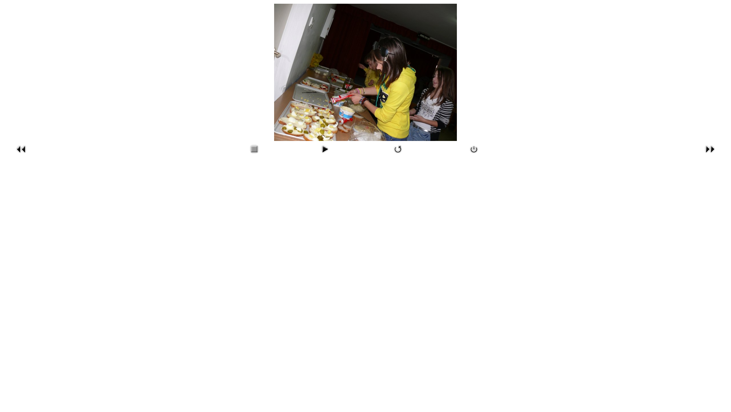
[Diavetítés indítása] (325, 154)
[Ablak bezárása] (474, 154)
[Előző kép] (21, 154)
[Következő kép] (710, 154)
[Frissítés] (398, 154)
